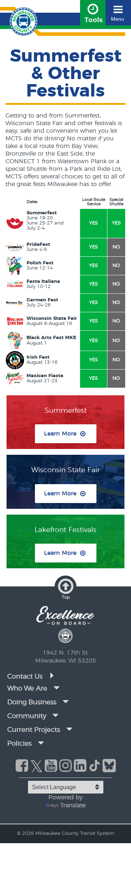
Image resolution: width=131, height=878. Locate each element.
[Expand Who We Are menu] (56, 688)
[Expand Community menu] (55, 715)
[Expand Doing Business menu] (65, 702)
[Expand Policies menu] (40, 743)
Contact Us (25, 676)
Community (26, 716)
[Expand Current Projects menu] (69, 729)
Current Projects (33, 730)
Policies (19, 744)
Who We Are (27, 688)
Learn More (60, 434)
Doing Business (31, 702)
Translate (73, 805)
